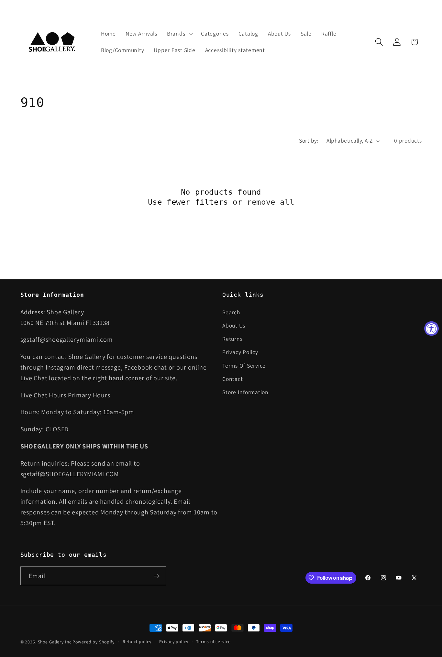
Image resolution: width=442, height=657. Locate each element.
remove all (270, 202)
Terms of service (213, 641)
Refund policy (137, 641)
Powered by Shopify (93, 642)
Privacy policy (173, 641)
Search (231, 312)
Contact (232, 378)
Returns (232, 338)
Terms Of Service (244, 365)
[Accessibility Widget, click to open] (431, 328)
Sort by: (308, 140)
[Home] (52, 41)
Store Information (245, 392)
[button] (179, 33)
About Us (233, 325)
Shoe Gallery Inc (55, 642)
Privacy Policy (240, 352)
